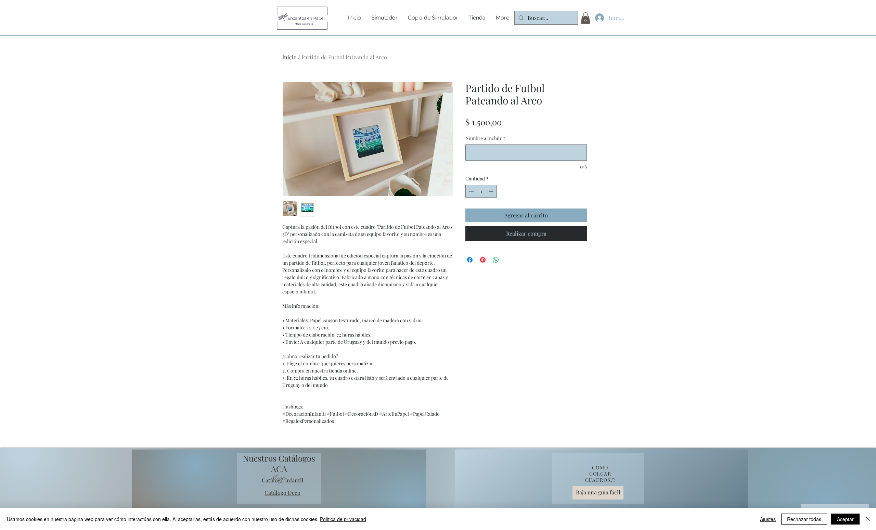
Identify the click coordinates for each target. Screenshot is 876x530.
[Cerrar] (868, 519)
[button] (585, 18)
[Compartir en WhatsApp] (496, 260)
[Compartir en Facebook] (470, 260)
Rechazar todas (804, 519)
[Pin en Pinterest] (483, 260)
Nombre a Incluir (485, 138)
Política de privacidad (343, 519)
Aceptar (845, 519)
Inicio (289, 57)
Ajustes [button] (768, 519)
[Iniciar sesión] (598, 17)
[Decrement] (470, 191)
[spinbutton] (481, 191)
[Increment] (491, 191)
